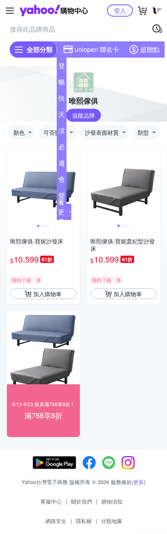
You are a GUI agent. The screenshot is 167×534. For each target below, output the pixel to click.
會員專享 (61, 180)
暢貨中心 (61, 83)
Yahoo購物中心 (53, 10)
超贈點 (150, 49)
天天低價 (61, 116)
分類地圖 (111, 521)
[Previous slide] (12, 186)
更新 (138, 482)
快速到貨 (61, 99)
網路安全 (55, 521)
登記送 (61, 67)
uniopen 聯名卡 (97, 49)
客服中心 (51, 501)
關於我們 (81, 501)
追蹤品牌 (83, 115)
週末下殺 (61, 164)
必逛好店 (61, 148)
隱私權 (84, 521)
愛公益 (61, 197)
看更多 (61, 211)
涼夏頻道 (61, 132)
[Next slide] (74, 186)
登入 (120, 10)
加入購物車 (47, 294)
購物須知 (111, 501)
